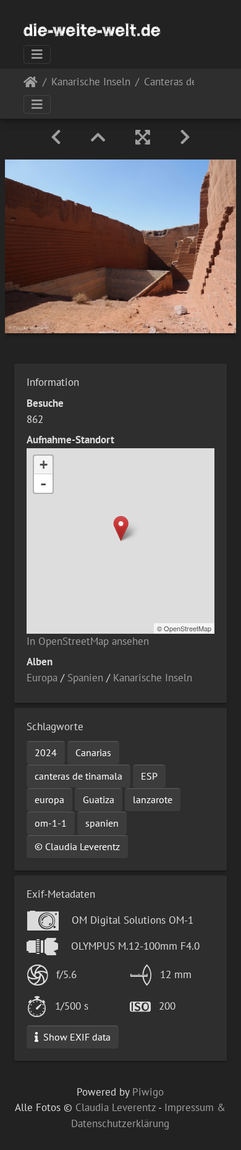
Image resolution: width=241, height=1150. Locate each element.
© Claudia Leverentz (77, 846)
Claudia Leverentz (115, 1107)
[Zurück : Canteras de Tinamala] (56, 137)
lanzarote (152, 799)
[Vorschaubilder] (98, 137)
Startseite (30, 84)
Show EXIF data (76, 1037)
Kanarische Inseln (90, 82)
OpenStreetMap (187, 628)
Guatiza (98, 799)
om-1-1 (51, 823)
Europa (42, 677)
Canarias (93, 752)
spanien (102, 823)
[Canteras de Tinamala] (121, 528)
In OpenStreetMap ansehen (88, 641)
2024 (46, 752)
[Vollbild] (142, 137)
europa (49, 799)
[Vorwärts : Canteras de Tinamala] (185, 137)
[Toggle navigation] (37, 54)
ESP (149, 776)
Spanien (85, 677)
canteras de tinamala (78, 776)
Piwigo (148, 1092)
